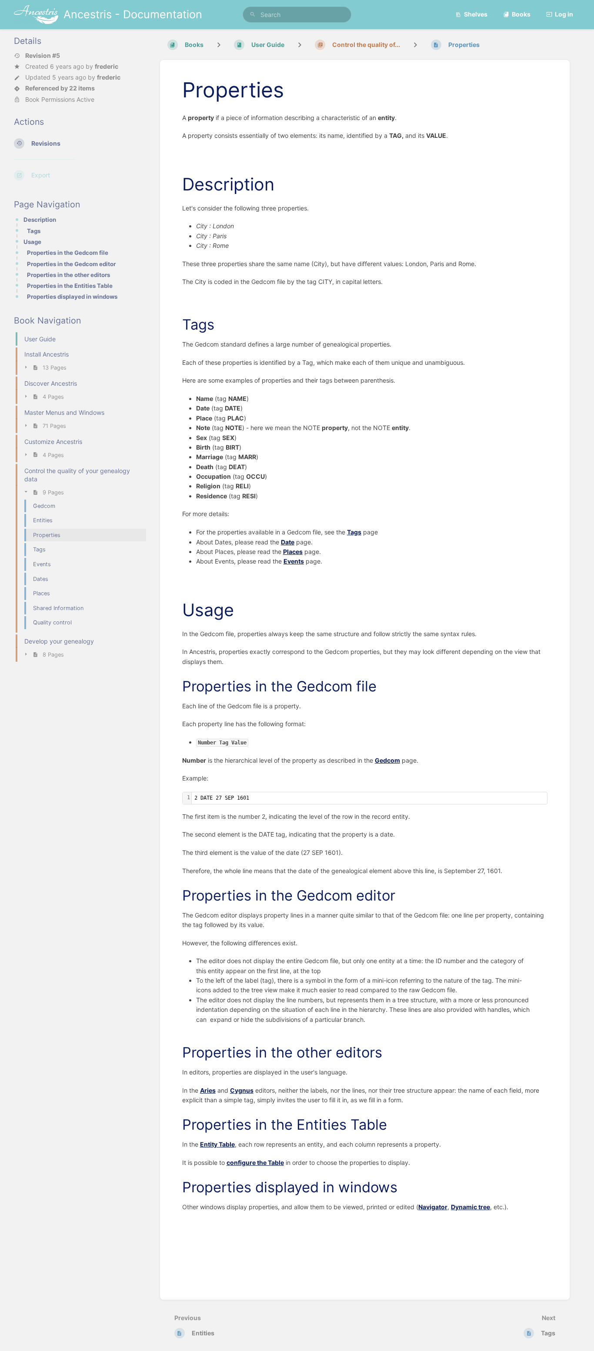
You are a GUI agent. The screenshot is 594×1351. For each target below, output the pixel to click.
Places (293, 551)
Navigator (432, 1207)
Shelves (475, 14)
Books (521, 14)
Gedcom (387, 760)
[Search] (253, 14)
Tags (33, 230)
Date (287, 542)
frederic (106, 66)
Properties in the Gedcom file (67, 252)
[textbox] (369, 798)
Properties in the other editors (68, 274)
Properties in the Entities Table (70, 285)
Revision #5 (42, 55)
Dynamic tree (470, 1207)
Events (294, 561)
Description (39, 219)
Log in (564, 14)
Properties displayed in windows (72, 296)
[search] (297, 15)
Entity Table (217, 1144)
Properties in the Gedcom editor (71, 263)
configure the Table (255, 1162)
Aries (208, 1090)
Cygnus (242, 1090)
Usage (32, 241)
